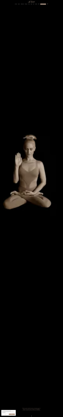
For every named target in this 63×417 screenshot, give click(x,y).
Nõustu (12, 414)
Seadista (5, 414)
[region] (8, 413)
